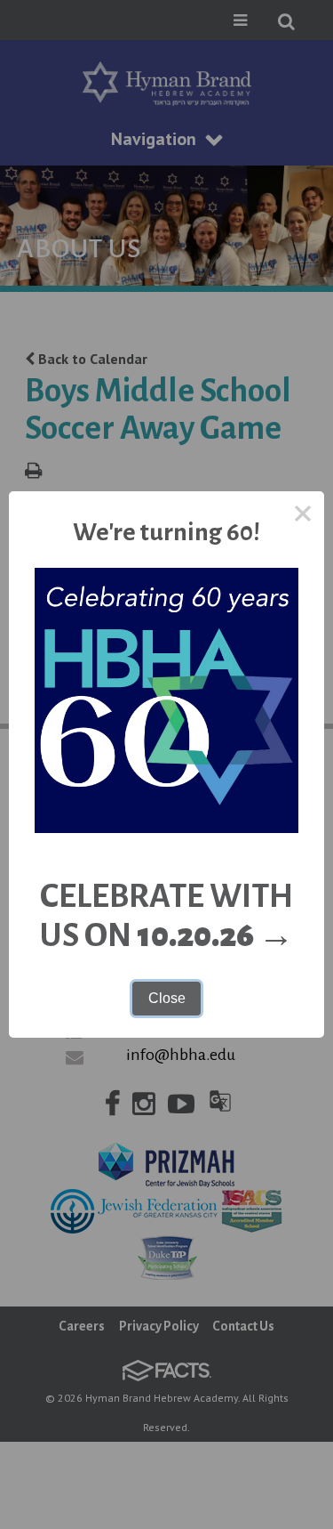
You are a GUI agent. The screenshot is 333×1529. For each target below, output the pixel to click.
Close (167, 998)
